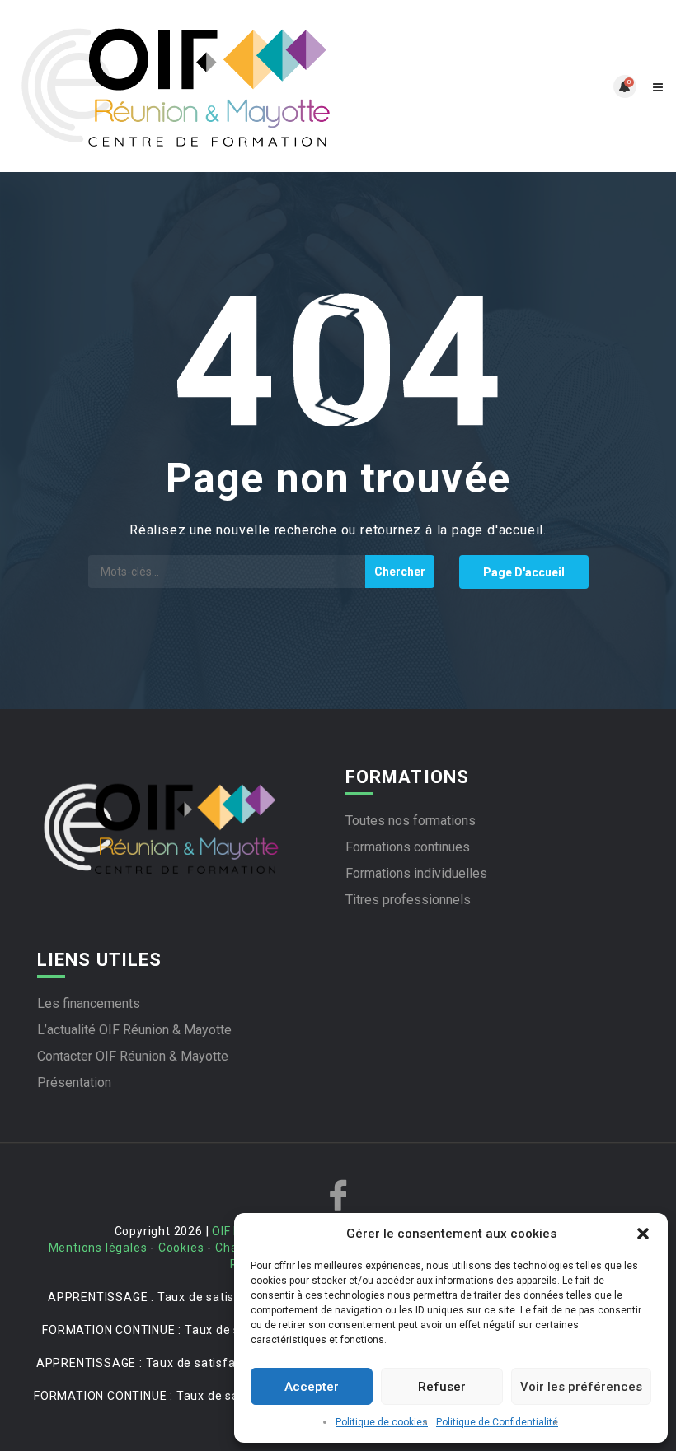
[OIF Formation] (175, 86)
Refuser (442, 1386)
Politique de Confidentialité (497, 1422)
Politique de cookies (382, 1422)
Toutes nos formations (410, 820)
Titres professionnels (408, 899)
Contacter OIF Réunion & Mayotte (132, 1056)
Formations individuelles (416, 873)
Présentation (74, 1082)
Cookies (181, 1247)
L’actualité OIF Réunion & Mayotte (134, 1030)
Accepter (311, 1386)
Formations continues (407, 847)
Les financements (88, 1003)
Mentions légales (98, 1247)
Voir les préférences (581, 1386)
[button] (643, 1233)
